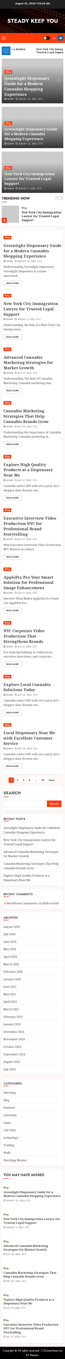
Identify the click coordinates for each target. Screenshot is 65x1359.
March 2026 (11, 964)
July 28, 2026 (25, 373)
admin (10, 188)
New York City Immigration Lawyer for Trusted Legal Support (29, 179)
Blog (8, 72)
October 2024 (12, 1047)
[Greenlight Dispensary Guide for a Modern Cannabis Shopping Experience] (32, 237)
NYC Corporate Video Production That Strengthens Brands (23, 636)
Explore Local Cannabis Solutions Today (27, 687)
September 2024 (14, 1054)
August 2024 (11, 1062)
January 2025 (12, 1024)
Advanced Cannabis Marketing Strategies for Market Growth (28, 362)
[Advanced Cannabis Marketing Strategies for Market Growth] (32, 349)
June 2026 (9, 942)
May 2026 (9, 949)
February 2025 (13, 1017)
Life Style (9, 1130)
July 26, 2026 (25, 695)
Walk (6, 1153)
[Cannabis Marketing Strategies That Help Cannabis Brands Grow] (32, 403)
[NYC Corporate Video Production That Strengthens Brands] (32, 623)
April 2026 (10, 957)
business (9, 1107)
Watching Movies (14, 1160)
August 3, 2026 (27, 188)
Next (52, 780)
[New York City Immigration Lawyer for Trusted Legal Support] (10, 214)
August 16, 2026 (28, 99)
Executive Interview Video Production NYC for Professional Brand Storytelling (29, 525)
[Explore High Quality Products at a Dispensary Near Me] (32, 456)
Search (12, 793)
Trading (8, 1145)
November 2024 (14, 1039)
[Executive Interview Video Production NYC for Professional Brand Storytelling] (32, 510)
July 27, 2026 (24, 480)
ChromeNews (51, 1351)
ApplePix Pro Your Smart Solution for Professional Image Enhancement (28, 582)
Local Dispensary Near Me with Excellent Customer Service (29, 738)
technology (10, 1138)
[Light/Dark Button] (46, 38)
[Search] (54, 38)
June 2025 (9, 987)
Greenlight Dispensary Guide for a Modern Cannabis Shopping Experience (27, 86)
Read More (12, 283)
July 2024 (9, 1069)
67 (43, 780)
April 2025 (10, 1002)
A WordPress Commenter (21, 903)
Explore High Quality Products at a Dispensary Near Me (28, 470)
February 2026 (13, 972)
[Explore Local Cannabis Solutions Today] (32, 676)
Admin (10, 99)
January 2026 (12, 979)
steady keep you (32, 21)
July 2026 (9, 934)
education (10, 1115)
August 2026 (11, 927)
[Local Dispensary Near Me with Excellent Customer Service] (32, 725)
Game (7, 1123)
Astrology (9, 1092)
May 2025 (9, 994)
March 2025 (11, 1009)
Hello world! (50, 903)
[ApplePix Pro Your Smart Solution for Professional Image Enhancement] (32, 569)
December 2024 (13, 1032)
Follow (60, 38)
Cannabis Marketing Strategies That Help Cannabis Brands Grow (26, 416)
